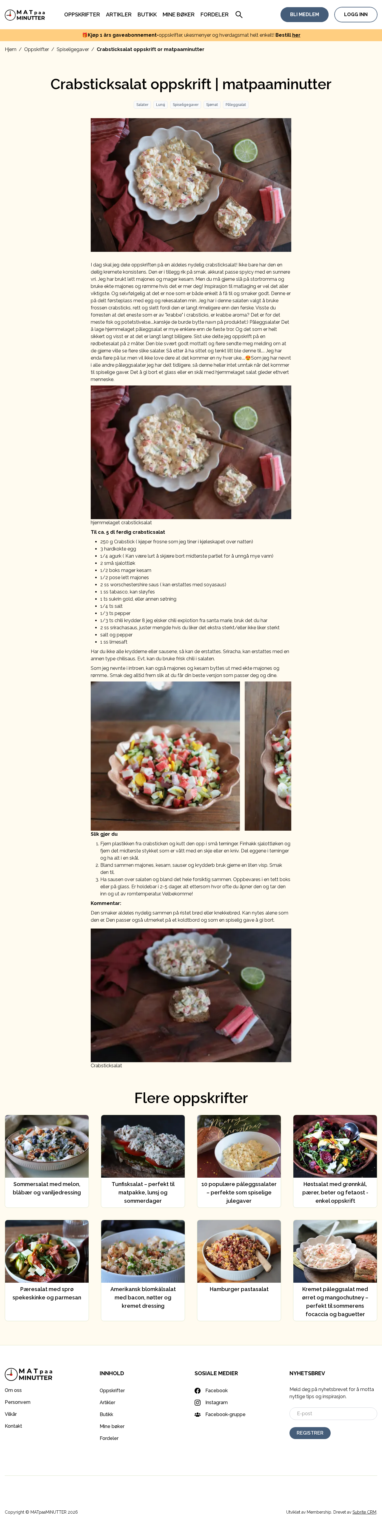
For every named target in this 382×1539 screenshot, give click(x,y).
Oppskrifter (82, 14)
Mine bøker (179, 14)
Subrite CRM (364, 1512)
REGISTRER (310, 1433)
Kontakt (13, 1426)
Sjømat (212, 105)
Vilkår (11, 1414)
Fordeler (215, 14)
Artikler (119, 14)
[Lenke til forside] (25, 14)
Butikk (147, 14)
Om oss (13, 1390)
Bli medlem (304, 14)
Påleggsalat (236, 105)
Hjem (10, 49)
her (296, 35)
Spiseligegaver (73, 49)
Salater (142, 105)
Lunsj (160, 105)
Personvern (17, 1402)
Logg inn (356, 14)
